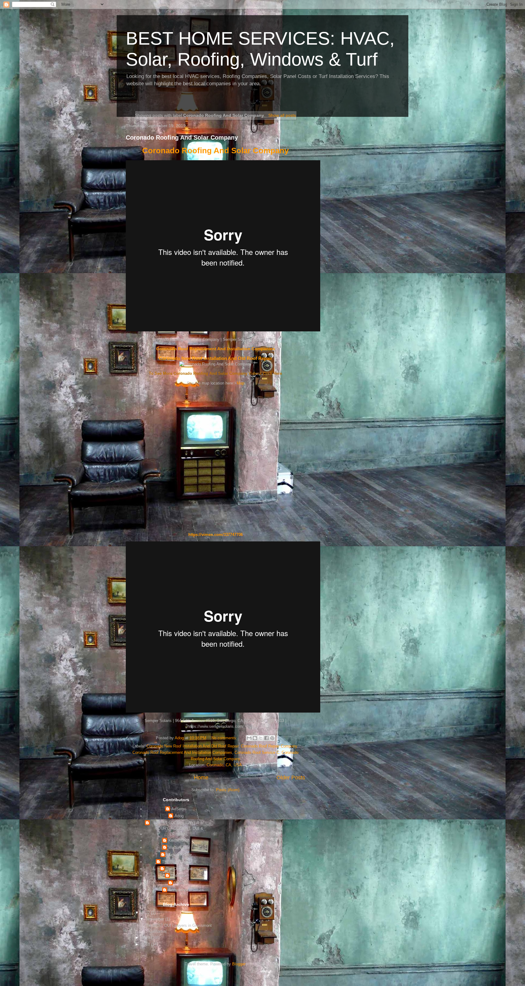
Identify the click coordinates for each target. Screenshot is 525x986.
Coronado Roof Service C (257, 752)
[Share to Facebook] (266, 738)
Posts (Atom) (227, 790)
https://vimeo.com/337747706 (215, 534)
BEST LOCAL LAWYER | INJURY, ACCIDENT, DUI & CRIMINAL (179, 828)
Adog (179, 816)
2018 (146, 944)
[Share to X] (261, 738)
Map (240, 383)
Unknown (179, 875)
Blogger (238, 964)
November (155, 919)
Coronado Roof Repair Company (269, 746)
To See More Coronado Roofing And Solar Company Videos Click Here (215, 373)
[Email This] (249, 738)
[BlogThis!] (255, 738)
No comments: (224, 738)
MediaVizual (179, 847)
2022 (146, 912)
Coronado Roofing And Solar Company (182, 137)
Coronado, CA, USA (224, 765)
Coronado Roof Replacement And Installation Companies (215, 348)
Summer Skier (179, 854)
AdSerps (179, 809)
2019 (146, 937)
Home (201, 777)
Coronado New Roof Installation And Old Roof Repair (215, 358)
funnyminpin (179, 890)
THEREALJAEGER (179, 861)
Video (179, 883)
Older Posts (290, 777)
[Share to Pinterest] (272, 738)
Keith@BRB (179, 840)
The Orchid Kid (179, 868)
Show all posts (282, 115)
